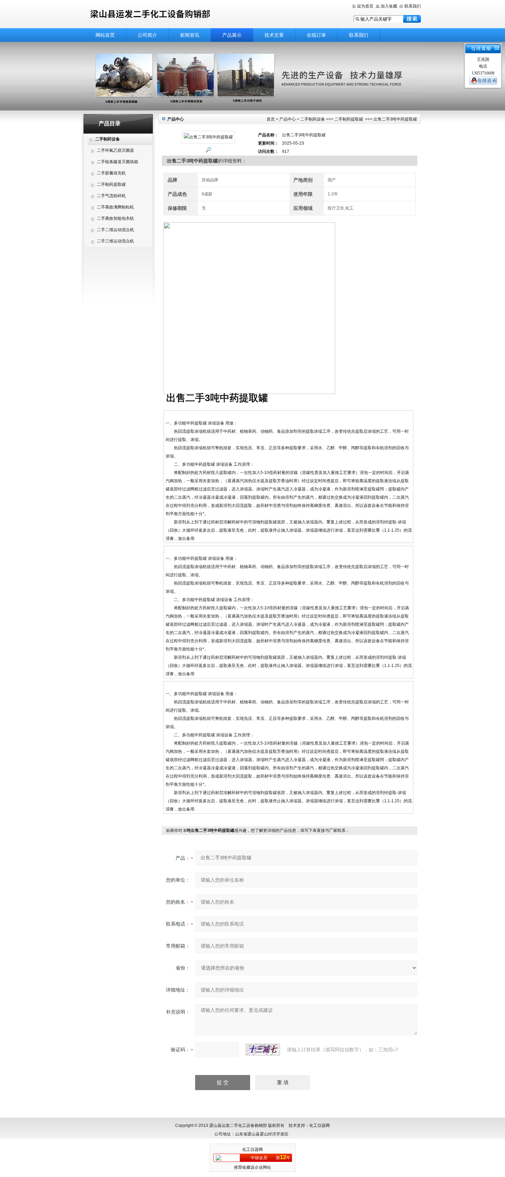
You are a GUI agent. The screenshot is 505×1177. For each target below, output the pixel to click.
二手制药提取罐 (111, 184)
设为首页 (365, 6)
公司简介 (147, 35)
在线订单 (316, 35)
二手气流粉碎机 (111, 195)
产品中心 (287, 119)
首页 (271, 119)
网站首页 (105, 35)
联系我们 (412, 6)
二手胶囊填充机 (111, 173)
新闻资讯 (189, 35)
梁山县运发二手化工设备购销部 (170, 14)
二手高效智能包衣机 (115, 218)
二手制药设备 (312, 119)
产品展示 (232, 35)
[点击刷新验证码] (263, 1049)
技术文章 (274, 35)
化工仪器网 (252, 1149)
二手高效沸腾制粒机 (115, 207)
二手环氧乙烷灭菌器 (115, 150)
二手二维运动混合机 (115, 229)
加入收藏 (389, 6)
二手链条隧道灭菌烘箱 (117, 161)
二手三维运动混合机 (115, 241)
